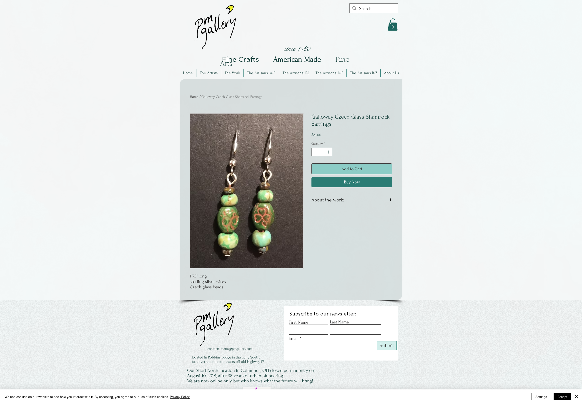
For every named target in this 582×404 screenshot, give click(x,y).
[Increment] (329, 152)
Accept (562, 396)
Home (194, 97)
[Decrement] (315, 152)
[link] (393, 24)
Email (294, 338)
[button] (208, 73)
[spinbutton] (322, 152)
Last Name (339, 322)
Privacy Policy (180, 396)
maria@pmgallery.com (237, 349)
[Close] (576, 396)
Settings (541, 396)
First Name (299, 322)
